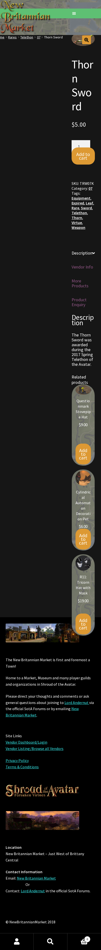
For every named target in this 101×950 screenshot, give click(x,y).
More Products (80, 283)
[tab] (83, 253)
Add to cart (83, 156)
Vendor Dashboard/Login (26, 742)
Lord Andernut (76, 702)
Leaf (89, 203)
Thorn (77, 217)
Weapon (78, 227)
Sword (86, 208)
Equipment (81, 198)
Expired (78, 203)
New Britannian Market (36, 878)
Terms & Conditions (22, 766)
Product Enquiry (79, 302)
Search (50, 941)
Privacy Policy (17, 760)
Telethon (26, 37)
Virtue (77, 222)
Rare (75, 208)
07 (38, 37)
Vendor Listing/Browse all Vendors (34, 748)
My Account (17, 941)
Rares (12, 37)
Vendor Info (82, 267)
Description (82, 253)
